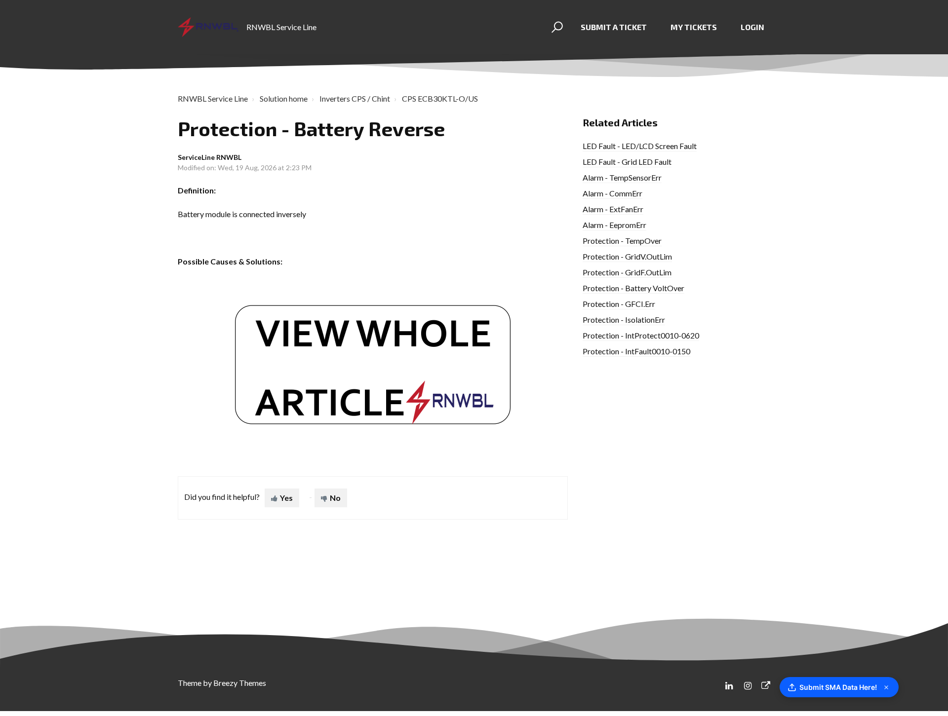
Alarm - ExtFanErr (613, 209)
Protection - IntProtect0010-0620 (641, 335)
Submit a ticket (614, 27)
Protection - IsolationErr (624, 319)
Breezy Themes (239, 682)
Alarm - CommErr (612, 193)
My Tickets (694, 27)
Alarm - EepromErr (614, 224)
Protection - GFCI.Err (619, 303)
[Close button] (886, 687)
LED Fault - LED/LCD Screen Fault (640, 146)
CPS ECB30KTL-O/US (440, 98)
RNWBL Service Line (213, 98)
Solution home (284, 98)
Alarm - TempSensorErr (622, 177)
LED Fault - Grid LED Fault (627, 161)
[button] (556, 27)
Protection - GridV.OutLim (627, 256)
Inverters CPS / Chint (354, 98)
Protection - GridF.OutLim (627, 272)
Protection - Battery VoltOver (633, 288)
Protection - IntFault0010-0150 (636, 351)
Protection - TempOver (622, 240)
